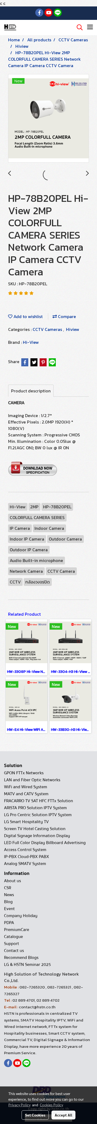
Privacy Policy (19, 1104)
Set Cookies (35, 1114)
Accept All (63, 1114)
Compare (66, 316)
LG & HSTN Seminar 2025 (27, 964)
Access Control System (25, 849)
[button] (77, 27)
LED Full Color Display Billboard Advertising (45, 842)
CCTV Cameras (48, 329)
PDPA (9, 922)
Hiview (72, 329)
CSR (7, 887)
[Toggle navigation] (90, 27)
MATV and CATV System (26, 793)
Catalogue (13, 936)
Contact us (14, 950)
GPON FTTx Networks (24, 772)
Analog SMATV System (25, 863)
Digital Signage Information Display (37, 835)
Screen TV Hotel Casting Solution (34, 828)
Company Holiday (20, 915)
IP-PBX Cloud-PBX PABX (26, 856)
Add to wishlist (27, 316)
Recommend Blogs (21, 957)
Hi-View (31, 342)
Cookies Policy (51, 1104)
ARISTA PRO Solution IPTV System (35, 807)
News (9, 894)
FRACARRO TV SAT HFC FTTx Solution (38, 800)
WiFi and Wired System (25, 786)
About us (12, 880)
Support (11, 943)
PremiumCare (16, 929)
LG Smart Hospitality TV (26, 821)
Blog (8, 901)
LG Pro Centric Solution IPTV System (38, 814)
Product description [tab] (31, 391)
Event (9, 908)
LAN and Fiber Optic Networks (32, 779)
